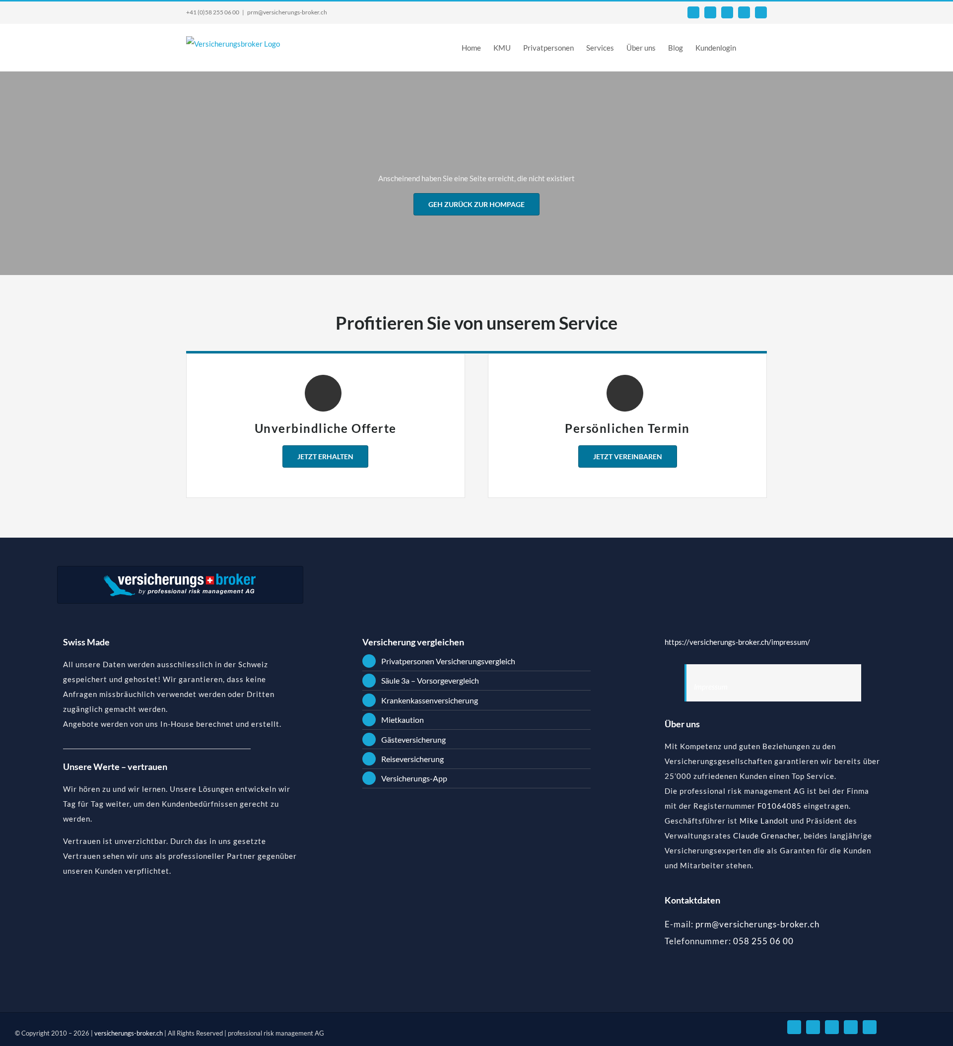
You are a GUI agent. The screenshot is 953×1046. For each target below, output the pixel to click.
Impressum (711, 686)
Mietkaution (402, 719)
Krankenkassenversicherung (429, 700)
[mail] (794, 1027)
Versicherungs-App (414, 778)
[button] (751, 47)
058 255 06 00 (763, 941)
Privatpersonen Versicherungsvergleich (448, 661)
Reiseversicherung (412, 759)
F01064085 (779, 805)
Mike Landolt (764, 820)
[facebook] (813, 1027)
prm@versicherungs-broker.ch (287, 12)
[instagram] (870, 1027)
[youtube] (832, 1027)
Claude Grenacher (766, 835)
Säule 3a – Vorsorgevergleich (430, 680)
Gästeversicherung (413, 739)
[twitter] (851, 1027)
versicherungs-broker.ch (129, 1033)
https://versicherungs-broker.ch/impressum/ (737, 641)
